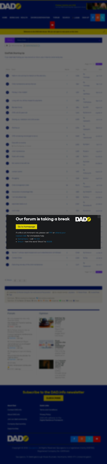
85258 (49, 242)
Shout (20, 242)
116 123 (37, 239)
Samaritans (23, 239)
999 (50, 233)
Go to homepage (26, 227)
